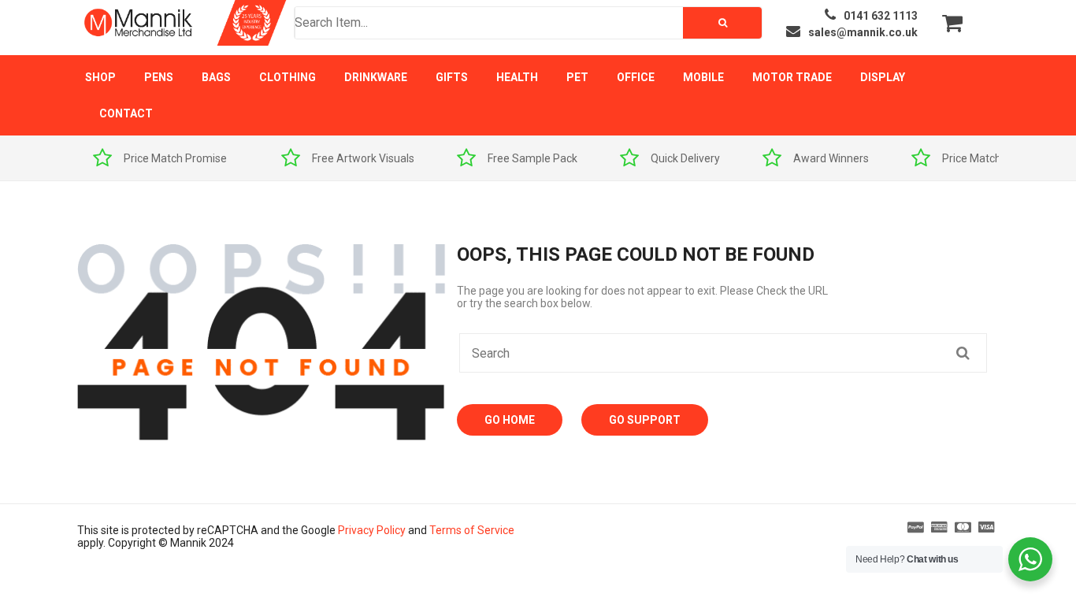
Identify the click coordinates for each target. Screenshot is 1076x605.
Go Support (645, 420)
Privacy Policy (372, 530)
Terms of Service (471, 530)
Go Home (509, 420)
